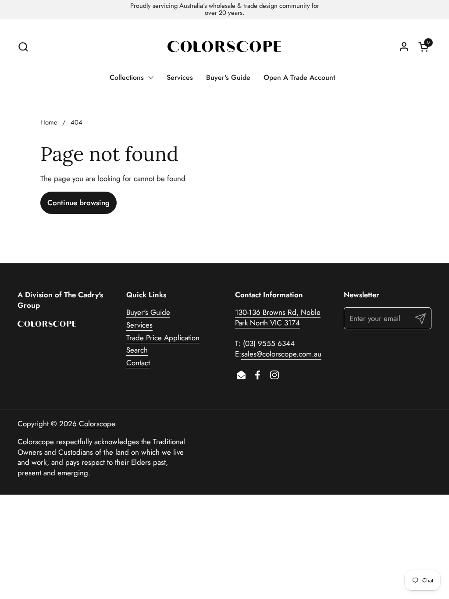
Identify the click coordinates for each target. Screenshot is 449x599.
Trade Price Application (163, 337)
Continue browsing (78, 202)
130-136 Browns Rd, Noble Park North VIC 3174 (278, 317)
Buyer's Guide (148, 312)
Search (137, 350)
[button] (23, 46)
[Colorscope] (224, 46)
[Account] (404, 46)
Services (139, 325)
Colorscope (97, 423)
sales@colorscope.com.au (281, 354)
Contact (138, 362)
